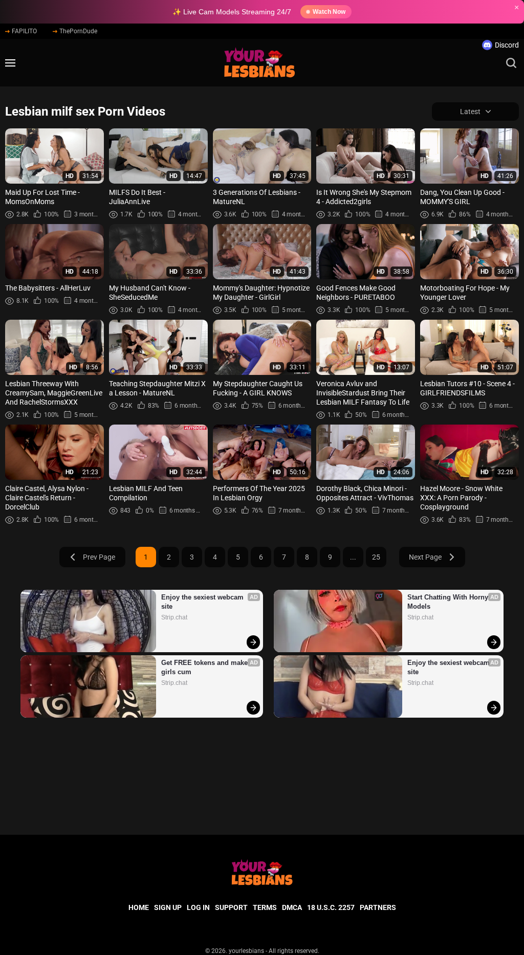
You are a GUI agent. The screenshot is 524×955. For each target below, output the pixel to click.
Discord (507, 45)
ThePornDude (78, 31)
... (353, 557)
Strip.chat (174, 617)
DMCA (292, 907)
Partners (378, 907)
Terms (265, 907)
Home (138, 907)
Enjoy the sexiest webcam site (203, 601)
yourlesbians (246, 950)
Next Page (425, 557)
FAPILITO (24, 31)
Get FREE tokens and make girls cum (205, 667)
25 (376, 557)
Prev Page (99, 557)
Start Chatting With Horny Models (448, 601)
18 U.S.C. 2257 (331, 907)
